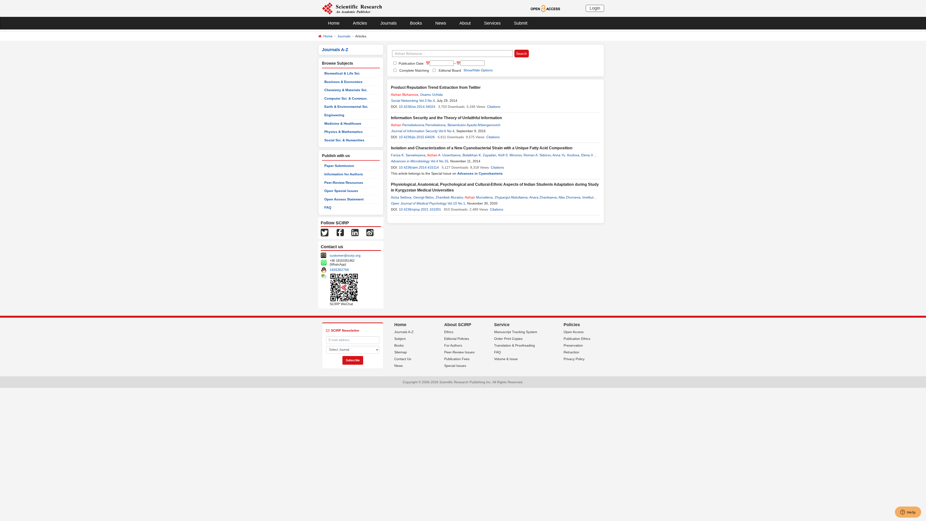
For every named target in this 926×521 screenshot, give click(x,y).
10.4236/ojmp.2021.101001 (420, 209)
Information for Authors (343, 174)
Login (595, 8)
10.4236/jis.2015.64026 (417, 137)
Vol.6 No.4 (446, 131)
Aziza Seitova (401, 197)
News (440, 23)
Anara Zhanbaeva (543, 197)
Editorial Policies (456, 339)
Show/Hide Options (478, 70)
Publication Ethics (577, 339)
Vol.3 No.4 (427, 101)
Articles (360, 23)
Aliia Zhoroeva (569, 197)
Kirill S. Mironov (510, 155)
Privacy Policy (574, 359)
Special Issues (455, 366)
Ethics (448, 332)
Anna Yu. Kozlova (565, 155)
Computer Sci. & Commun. (346, 98)
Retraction (571, 352)
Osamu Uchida (431, 94)
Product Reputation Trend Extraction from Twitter (436, 87)
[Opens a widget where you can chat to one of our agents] (908, 513)
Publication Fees (457, 359)
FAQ (327, 207)
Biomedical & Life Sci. (342, 73)
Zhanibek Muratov (449, 197)
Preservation (573, 345)
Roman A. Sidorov (537, 155)
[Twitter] (324, 232)
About (465, 23)
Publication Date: (411, 63)
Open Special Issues (341, 191)
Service (502, 324)
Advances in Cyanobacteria (480, 173)
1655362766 (339, 270)
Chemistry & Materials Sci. (345, 90)
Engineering (334, 115)
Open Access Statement (344, 199)
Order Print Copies (508, 339)
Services (492, 23)
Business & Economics (343, 82)
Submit (520, 23)
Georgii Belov (423, 197)
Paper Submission (339, 166)
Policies (572, 324)
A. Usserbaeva (444, 155)
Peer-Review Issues (459, 352)
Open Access (574, 332)
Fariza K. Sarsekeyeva (408, 155)
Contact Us (402, 359)
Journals (388, 23)
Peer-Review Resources (343, 183)
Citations (493, 107)
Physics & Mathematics (343, 132)
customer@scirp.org (345, 255)
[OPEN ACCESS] (545, 8)
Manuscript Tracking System (515, 332)
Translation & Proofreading (514, 345)
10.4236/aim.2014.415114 (419, 167)
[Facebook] (340, 232)
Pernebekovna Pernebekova (418, 125)
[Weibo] (370, 232)
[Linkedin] (355, 232)
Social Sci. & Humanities (344, 140)
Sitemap (400, 352)
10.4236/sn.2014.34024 (417, 107)
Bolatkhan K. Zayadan (479, 155)
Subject (400, 339)
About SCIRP (457, 324)
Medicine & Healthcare (342, 123)
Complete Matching (414, 70)
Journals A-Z (404, 332)
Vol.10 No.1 (456, 203)
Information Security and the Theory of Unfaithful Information (446, 118)
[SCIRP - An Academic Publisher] (352, 8)
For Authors (453, 345)
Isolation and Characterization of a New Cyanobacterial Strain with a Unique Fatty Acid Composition (481, 148)
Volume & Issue (506, 359)
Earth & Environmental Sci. (346, 107)
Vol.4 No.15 (439, 161)
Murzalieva (479, 197)
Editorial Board (450, 70)
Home (334, 23)
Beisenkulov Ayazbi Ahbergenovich (474, 125)
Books (416, 23)
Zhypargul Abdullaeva (511, 197)
